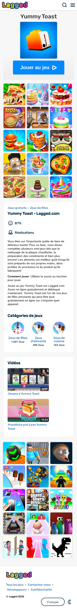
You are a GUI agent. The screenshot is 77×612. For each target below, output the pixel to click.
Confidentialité (41, 589)
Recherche (65, 5)
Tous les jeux (15, 585)
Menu (73, 5)
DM (70, 602)
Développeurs (16, 589)
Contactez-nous (39, 585)
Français (53, 602)
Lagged (15, 5)
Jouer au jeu (34, 67)
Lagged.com (19, 575)
